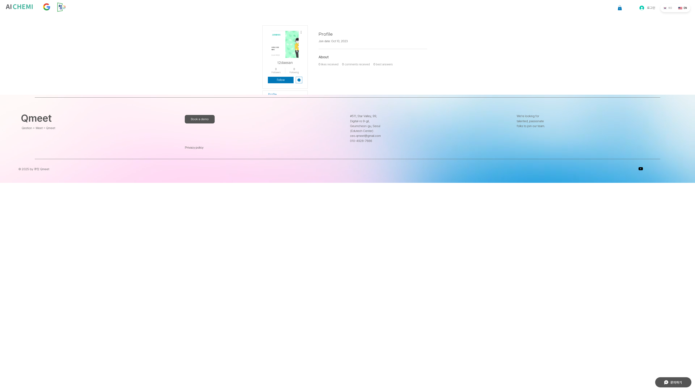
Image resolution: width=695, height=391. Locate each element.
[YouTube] (640, 168)
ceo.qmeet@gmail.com (365, 136)
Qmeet (36, 118)
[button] (620, 7)
